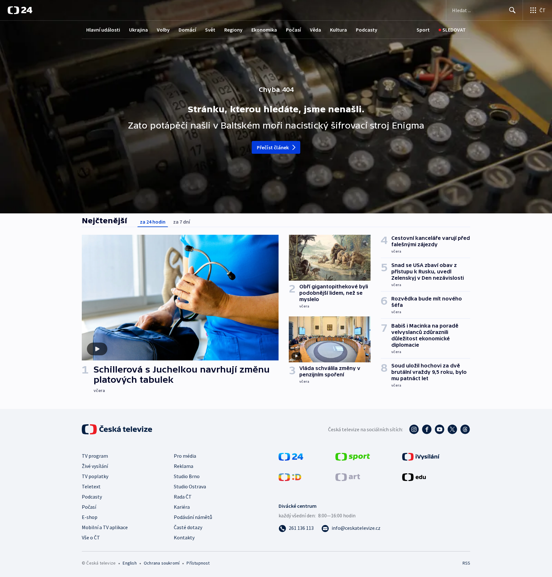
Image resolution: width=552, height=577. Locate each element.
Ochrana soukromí (162, 563)
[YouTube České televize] (439, 429)
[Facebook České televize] (427, 429)
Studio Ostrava (190, 486)
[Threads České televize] (465, 429)
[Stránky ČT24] (291, 456)
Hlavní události (103, 29)
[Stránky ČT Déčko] (290, 476)
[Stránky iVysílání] (421, 456)
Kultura (338, 29)
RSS (466, 563)
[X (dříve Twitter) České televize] (452, 429)
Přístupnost (198, 563)
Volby (163, 29)
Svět (210, 29)
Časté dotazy (188, 527)
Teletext (91, 486)
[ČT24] (20, 10)
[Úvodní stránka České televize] (117, 429)
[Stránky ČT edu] (414, 476)
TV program (95, 456)
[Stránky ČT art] (347, 476)
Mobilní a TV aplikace (105, 527)
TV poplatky (95, 476)
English (129, 563)
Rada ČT (183, 496)
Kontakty (184, 537)
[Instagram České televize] (414, 429)
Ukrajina (138, 29)
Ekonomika (264, 29)
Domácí (187, 29)
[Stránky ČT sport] (352, 456)
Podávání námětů (193, 517)
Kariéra (182, 507)
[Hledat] (512, 10)
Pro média (185, 456)
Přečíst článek (273, 147)
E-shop (89, 517)
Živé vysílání (95, 466)
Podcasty (366, 29)
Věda (315, 29)
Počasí (293, 29)
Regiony (233, 29)
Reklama (183, 466)
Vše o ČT (91, 537)
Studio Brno (187, 476)
